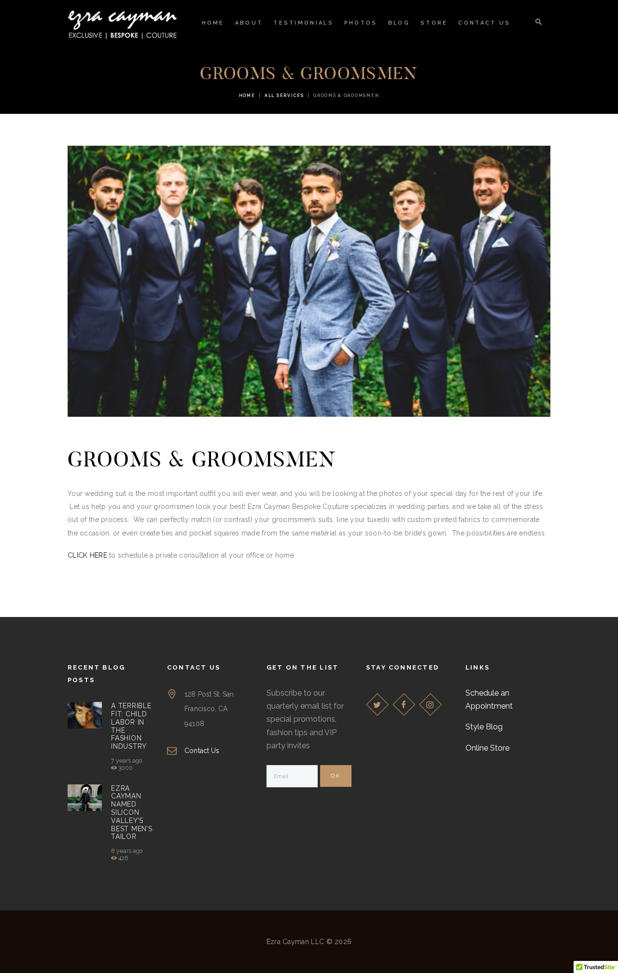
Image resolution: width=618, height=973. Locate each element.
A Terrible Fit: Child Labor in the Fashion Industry (131, 726)
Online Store (487, 748)
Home (247, 95)
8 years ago (126, 851)
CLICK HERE (87, 555)
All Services (284, 95)
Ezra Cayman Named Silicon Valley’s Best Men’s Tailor (131, 812)
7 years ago (126, 760)
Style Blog (484, 726)
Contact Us (201, 750)
